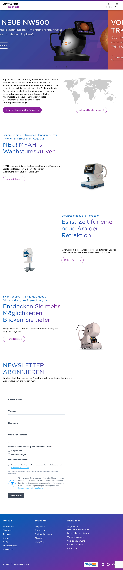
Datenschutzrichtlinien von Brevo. (30, 488)
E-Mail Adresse (15, 399)
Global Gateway (75, 545)
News (5, 542)
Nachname (13, 423)
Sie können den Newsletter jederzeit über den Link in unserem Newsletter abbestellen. (33, 473)
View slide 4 (66, 67)
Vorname (12, 411)
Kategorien (8, 526)
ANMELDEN (16, 496)
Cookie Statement (76, 541)
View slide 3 (63, 67)
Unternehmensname (17, 435)
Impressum (72, 549)
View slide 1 (56, 67)
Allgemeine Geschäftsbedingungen (77, 528)
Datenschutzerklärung (20, 468)
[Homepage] (11, 5)
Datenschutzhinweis (17, 460)
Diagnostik (40, 526)
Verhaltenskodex (75, 537)
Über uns (7, 530)
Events (6, 538)
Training (7, 534)
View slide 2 (60, 67)
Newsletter (8, 550)
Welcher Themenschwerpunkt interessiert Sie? (29, 447)
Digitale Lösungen (43, 534)
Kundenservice (10, 546)
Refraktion (40, 530)
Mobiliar (39, 538)
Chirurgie (39, 542)
